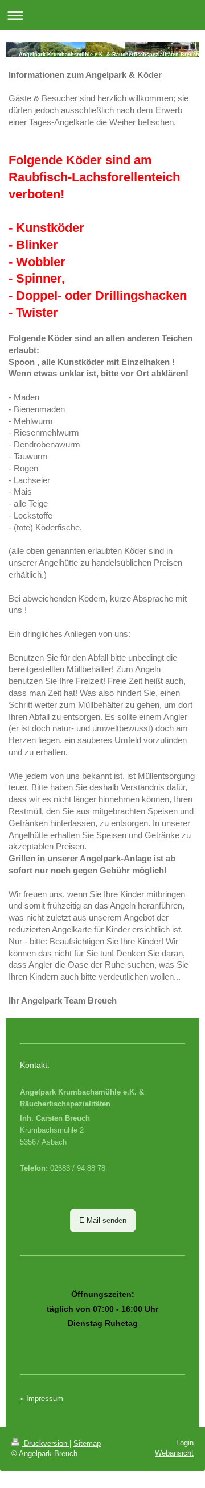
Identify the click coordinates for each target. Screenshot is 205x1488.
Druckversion (45, 1443)
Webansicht (174, 1453)
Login (185, 1443)
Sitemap (87, 1443)
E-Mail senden (102, 1220)
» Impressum (41, 1398)
